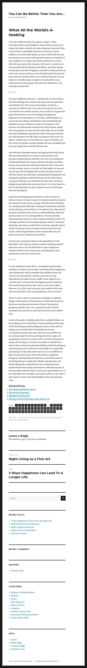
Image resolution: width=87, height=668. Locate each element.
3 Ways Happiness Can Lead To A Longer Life (31, 521)
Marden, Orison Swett (21, 611)
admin (14, 417)
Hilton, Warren (18, 605)
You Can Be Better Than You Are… (37, 14)
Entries (16, 643)
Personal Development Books (24, 614)
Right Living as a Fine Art (22, 527)
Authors (35, 417)
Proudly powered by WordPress (47, 661)
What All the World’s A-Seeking (25, 524)
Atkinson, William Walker (23, 592)
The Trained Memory (19, 393)
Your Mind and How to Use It (22, 389)
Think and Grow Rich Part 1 (23, 530)
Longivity (15, 608)
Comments (18, 646)
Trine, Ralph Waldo (21, 420)
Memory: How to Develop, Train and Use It (29, 399)
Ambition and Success (19, 396)
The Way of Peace (19, 533)
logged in (24, 439)
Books (41, 417)
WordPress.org (18, 649)
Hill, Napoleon (17, 602)
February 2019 (17, 571)
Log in (14, 639)
